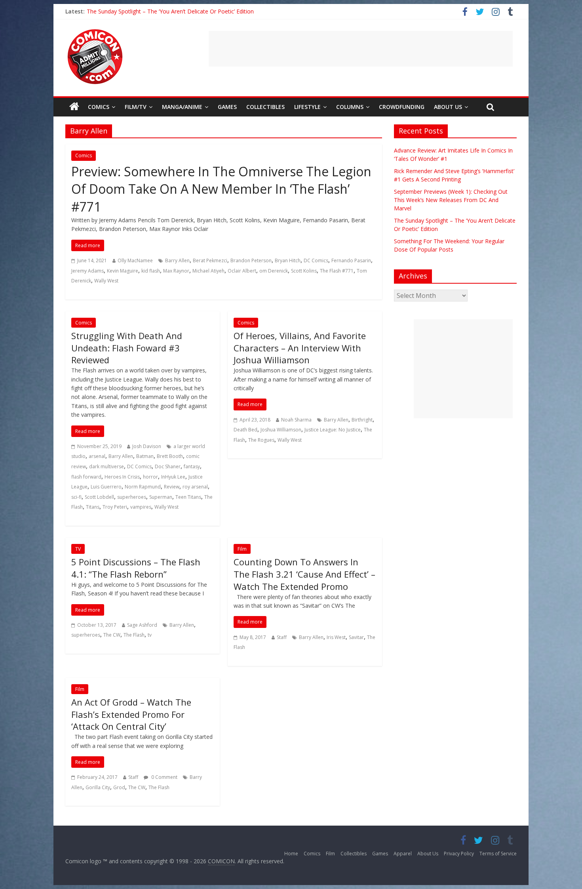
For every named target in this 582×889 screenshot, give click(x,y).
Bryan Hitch (288, 260)
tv (150, 634)
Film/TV (135, 107)
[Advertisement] (361, 49)
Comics (98, 107)
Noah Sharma (296, 419)
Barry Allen (177, 260)
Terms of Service (498, 853)
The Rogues (261, 440)
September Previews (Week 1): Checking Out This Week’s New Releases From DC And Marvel (451, 200)
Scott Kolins (304, 270)
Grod (119, 787)
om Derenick (273, 270)
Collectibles (265, 107)
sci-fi (76, 497)
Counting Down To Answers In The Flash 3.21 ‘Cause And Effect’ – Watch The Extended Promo (304, 574)
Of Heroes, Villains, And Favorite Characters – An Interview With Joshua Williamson (300, 348)
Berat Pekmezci (210, 260)
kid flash (150, 270)
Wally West (106, 280)
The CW (111, 634)
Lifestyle (307, 107)
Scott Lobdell (99, 497)
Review (171, 486)
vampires (140, 507)
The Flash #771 (337, 270)
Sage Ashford (142, 625)
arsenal (97, 456)
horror (150, 476)
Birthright (362, 419)
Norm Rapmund (143, 486)
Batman (145, 456)
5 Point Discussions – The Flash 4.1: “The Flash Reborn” (135, 568)
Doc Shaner (168, 466)
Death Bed (245, 429)
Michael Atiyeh (208, 270)
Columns (349, 107)
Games (227, 107)
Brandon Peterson (251, 260)
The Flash (134, 634)
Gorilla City (98, 787)
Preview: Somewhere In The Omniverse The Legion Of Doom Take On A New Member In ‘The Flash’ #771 (221, 189)
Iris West (336, 637)
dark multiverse (106, 466)
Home (291, 853)
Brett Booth (170, 456)
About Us (448, 107)
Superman (160, 497)
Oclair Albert (242, 270)
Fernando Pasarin (351, 260)
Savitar (356, 637)
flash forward (86, 476)
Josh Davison (146, 446)
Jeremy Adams (87, 270)
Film (242, 549)
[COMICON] (95, 31)
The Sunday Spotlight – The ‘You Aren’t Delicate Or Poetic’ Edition (170, 11)
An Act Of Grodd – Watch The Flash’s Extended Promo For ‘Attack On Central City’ (131, 714)
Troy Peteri (115, 507)
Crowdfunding (401, 107)
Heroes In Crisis (122, 476)
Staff (282, 637)
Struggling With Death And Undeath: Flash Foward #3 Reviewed (126, 348)
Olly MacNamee (135, 260)
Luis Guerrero (106, 486)
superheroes (131, 497)
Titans (92, 507)
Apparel (403, 853)
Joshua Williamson (281, 429)
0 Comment (163, 777)
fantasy (192, 466)
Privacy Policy (459, 853)
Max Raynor (176, 270)
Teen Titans (188, 497)
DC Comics (316, 260)
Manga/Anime (182, 107)
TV (78, 549)
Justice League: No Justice (332, 429)
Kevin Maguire (122, 270)
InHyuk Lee (173, 476)
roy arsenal (195, 486)
